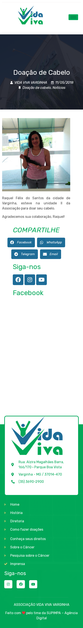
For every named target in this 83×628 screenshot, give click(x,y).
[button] (21, 242)
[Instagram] (29, 279)
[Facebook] (18, 279)
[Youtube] (41, 279)
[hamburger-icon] (73, 17)
